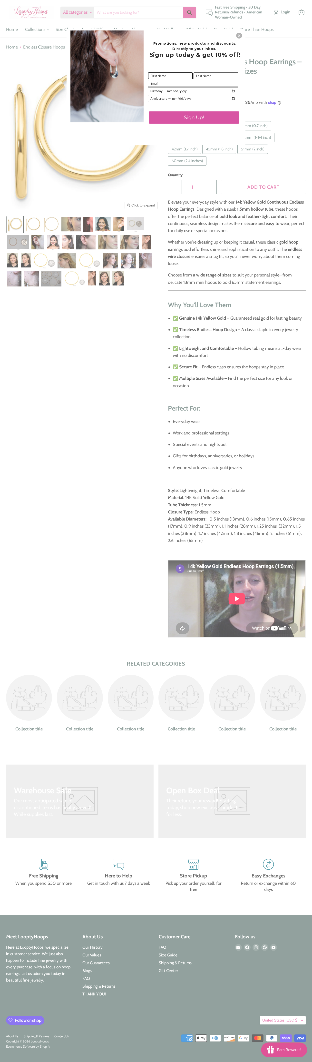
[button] (239, 36)
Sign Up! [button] (194, 117)
